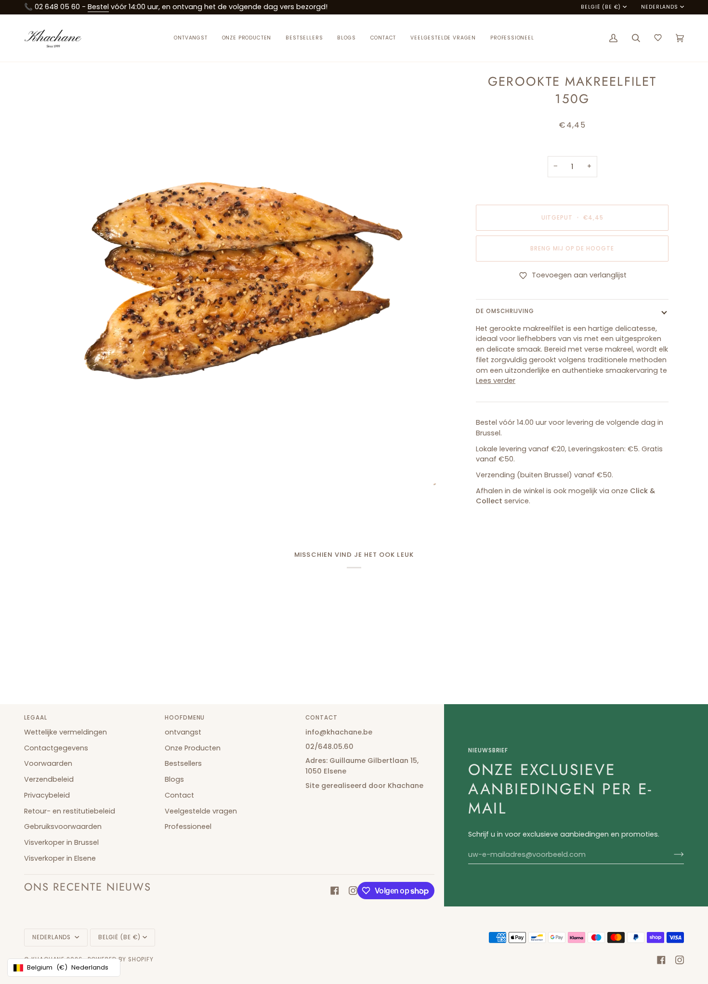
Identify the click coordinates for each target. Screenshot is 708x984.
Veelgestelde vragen (201, 811)
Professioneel (188, 826)
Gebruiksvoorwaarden (63, 826)
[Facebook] (334, 890)
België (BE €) (601, 7)
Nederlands (659, 7)
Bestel (98, 7)
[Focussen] (42, 467)
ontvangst (183, 732)
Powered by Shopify (121, 959)
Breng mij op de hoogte (572, 248)
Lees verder (495, 380)
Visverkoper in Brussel (61, 842)
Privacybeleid (47, 795)
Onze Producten (193, 748)
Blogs (174, 779)
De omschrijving (505, 311)
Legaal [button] (35, 718)
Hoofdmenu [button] (185, 718)
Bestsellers (183, 763)
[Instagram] (353, 890)
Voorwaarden (48, 763)
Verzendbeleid (49, 779)
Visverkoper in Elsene (60, 858)
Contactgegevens (56, 748)
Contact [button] (321, 718)
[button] (247, 38)
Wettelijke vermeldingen (65, 732)
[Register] (671, 854)
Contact (179, 795)
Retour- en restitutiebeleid (69, 811)
